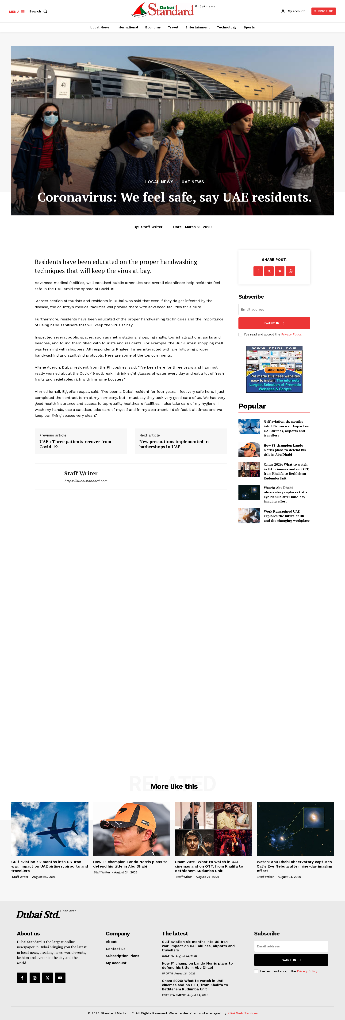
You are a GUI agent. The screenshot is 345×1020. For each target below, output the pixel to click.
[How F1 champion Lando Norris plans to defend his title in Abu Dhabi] (249, 449)
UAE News (193, 182)
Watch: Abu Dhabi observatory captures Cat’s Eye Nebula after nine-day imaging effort (285, 494)
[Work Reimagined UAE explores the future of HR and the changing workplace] (249, 515)
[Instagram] (35, 978)
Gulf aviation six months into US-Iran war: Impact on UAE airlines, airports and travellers (286, 428)
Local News (159, 182)
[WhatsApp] (290, 271)
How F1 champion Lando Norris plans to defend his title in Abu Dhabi (285, 450)
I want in (271, 323)
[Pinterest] (279, 271)
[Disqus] (131, 563)
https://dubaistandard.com (85, 481)
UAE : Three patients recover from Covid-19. (75, 444)
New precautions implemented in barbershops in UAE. (174, 444)
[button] (39, 11)
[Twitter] (269, 271)
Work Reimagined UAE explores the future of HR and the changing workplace (287, 516)
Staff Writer (151, 227)
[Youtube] (60, 978)
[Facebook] (258, 271)
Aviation (168, 956)
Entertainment (174, 995)
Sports (167, 973)
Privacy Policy (291, 334)
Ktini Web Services (242, 1013)
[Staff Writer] (46, 476)
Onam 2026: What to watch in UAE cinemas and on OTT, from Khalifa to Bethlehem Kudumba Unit (286, 471)
